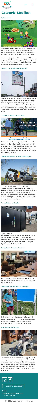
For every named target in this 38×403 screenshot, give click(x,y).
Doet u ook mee (6, 18)
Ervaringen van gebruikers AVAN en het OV (14, 68)
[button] (25, 4)
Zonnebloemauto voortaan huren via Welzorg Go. (16, 156)
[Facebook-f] (10, 379)
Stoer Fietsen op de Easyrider (10, 327)
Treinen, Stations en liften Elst (10, 203)
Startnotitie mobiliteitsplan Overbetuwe (13, 248)
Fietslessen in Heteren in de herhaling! (12, 115)
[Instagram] (4, 379)
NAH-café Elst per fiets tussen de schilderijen (15, 286)
